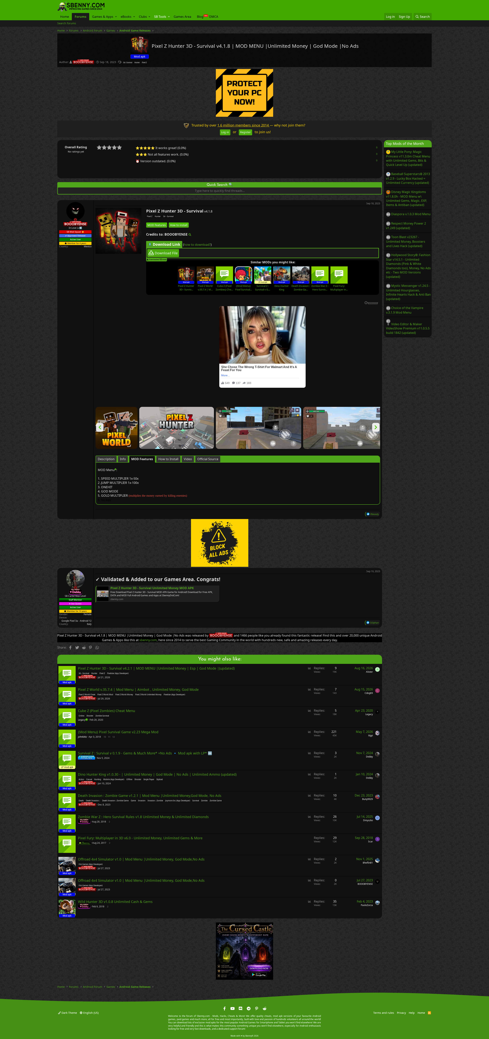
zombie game (216, 801)
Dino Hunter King (281, 287)
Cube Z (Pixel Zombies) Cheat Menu (106, 710)
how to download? (197, 244)
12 (114, 736)
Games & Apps (102, 17)
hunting (97, 779)
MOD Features (156, 225)
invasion (141, 801)
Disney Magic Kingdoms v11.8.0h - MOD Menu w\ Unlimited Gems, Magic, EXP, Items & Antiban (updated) (406, 198)
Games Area (182, 17)
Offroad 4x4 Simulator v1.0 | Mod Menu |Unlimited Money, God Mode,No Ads (141, 859)
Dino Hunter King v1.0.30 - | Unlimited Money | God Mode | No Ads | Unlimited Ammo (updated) (157, 774)
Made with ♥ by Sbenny (244, 1035)
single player (148, 779)
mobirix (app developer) (113, 779)
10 (105, 736)
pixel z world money (124, 694)
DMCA (213, 17)
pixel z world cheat (87, 694)
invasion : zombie (155, 801)
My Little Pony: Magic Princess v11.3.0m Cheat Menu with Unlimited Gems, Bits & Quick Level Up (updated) (408, 158)
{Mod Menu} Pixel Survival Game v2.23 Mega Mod (118, 732)
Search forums (66, 23)
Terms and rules (383, 1012)
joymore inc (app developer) (177, 801)
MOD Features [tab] (142, 459)
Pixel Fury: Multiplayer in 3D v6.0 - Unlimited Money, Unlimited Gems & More (140, 838)
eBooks (126, 17)
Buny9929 (367, 799)
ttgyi (370, 735)
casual (89, 779)
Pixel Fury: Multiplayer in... (339, 287)
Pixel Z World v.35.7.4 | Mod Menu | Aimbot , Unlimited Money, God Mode (138, 689)
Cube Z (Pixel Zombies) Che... (224, 287)
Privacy (401, 1012)
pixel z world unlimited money (148, 694)
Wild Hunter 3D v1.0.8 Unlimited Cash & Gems (115, 901)
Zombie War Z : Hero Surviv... (319, 287)
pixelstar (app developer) (118, 673)
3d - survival (127, 62)
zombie (204, 801)
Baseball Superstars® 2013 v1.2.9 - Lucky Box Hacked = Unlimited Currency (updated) (408, 178)
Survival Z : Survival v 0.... (262, 287)
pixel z (144, 62)
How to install (178, 225)
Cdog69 (369, 693)
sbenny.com (148, 640)
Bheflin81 (368, 862)
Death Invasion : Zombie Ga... (300, 287)
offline (129, 779)
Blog (200, 17)
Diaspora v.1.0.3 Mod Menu (411, 214)
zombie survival (102, 716)
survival (195, 801)
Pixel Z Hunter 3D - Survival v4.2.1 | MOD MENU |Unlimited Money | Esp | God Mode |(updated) (156, 668)
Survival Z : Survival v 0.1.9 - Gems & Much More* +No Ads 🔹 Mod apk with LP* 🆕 (145, 753)
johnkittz (82, 736)
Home (64, 17)
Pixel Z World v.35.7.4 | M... (205, 287)
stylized (159, 779)
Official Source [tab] (207, 459)
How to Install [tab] (168, 459)
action (81, 779)
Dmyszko (368, 820)
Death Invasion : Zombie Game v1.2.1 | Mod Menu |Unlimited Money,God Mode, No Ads (149, 795)
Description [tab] (106, 459)
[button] (116, 16)
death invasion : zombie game (115, 801)
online (81, 716)
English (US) (91, 1012)
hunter (137, 62)
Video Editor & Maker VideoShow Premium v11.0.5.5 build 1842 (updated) (408, 328)
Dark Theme (69, 1012)
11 (109, 736)
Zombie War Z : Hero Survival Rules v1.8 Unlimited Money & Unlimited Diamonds (143, 816)
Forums (80, 17)
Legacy (369, 714)
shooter (90, 716)
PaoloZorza (367, 905)
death (81, 801)
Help (412, 1012)
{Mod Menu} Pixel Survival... (243, 287)
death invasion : (93, 801)
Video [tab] (188, 459)
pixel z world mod (105, 694)
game (133, 801)
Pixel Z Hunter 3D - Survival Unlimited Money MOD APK (152, 588)
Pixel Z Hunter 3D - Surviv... (186, 287)
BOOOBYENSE (365, 884)
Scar (370, 841)
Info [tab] (123, 459)
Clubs (143, 17)
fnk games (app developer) (91, 864)
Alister (369, 671)
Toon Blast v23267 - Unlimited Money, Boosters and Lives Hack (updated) (405, 241)
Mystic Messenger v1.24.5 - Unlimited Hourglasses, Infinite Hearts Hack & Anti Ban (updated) (408, 292)
